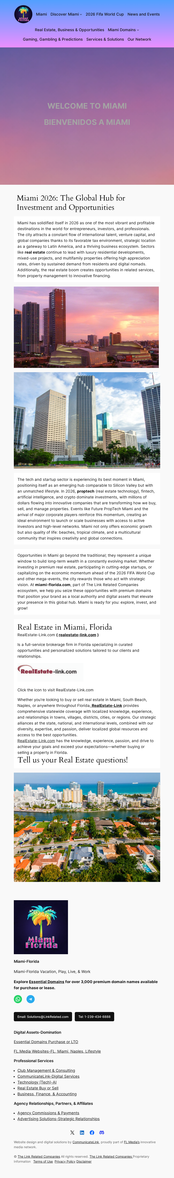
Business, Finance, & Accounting (47, 1094)
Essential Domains (46, 981)
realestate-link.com (77, 635)
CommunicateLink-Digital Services (48, 1076)
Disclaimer (84, 1161)
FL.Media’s (132, 1142)
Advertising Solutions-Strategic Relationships (58, 1119)
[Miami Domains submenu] (138, 30)
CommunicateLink (85, 1142)
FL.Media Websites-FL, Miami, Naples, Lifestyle (57, 1051)
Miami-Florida (26, 961)
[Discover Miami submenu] (81, 14)
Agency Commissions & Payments (48, 1113)
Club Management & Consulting (46, 1070)
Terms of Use (43, 1161)
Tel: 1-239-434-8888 (94, 1017)
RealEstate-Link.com (36, 741)
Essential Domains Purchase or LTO (46, 1042)
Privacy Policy (65, 1161)
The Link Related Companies (39, 1156)
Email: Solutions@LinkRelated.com (42, 1017)
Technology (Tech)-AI (36, 1082)
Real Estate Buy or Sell (37, 1088)
